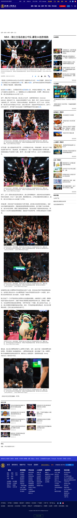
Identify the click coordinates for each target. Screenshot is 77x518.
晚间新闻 (22, 478)
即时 (46, 6)
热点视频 (15, 481)
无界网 (55, 506)
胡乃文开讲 (47, 476)
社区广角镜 (22, 487)
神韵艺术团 (10, 506)
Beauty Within (58, 481)
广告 (55, 1)
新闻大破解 (31, 481)
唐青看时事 (31, 485)
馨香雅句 (39, 478)
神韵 (20, 1)
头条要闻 (9, 481)
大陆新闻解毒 (31, 491)
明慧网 (45, 506)
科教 (12, 478)
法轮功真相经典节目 (59, 204)
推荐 (42, 6)
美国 (8, 474)
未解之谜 (39, 472)
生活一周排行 (57, 160)
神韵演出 (9, 487)
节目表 (29, 465)
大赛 (24, 1)
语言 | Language (42, 1)
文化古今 (39, 483)
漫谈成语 (39, 480)
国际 (8, 473)
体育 (9, 32)
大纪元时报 (17, 506)
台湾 (12, 474)
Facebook (70, 1)
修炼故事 (66, 495)
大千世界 (57, 483)
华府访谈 (22, 483)
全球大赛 (15, 487)
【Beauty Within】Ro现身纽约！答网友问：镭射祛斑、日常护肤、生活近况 (69, 128)
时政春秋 (30, 478)
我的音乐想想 (58, 491)
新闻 (32, 6)
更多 (67, 506)
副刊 (5, 32)
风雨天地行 (66, 487)
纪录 (39, 107)
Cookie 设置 (38, 515)
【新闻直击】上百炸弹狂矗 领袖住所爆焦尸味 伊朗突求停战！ (69, 51)
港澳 (12, 473)
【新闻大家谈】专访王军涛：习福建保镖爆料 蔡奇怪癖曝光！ (69, 69)
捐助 (58, 1)
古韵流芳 (39, 476)
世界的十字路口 (32, 487)
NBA (38, 80)
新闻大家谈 (31, 472)
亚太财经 (22, 491)
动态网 (50, 506)
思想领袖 (30, 480)
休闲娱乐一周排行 (59, 112)
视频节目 (23, 465)
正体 (34, 1)
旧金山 (33, 458)
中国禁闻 (22, 476)
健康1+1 (47, 472)
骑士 (28, 89)
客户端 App (52, 503)
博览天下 (9, 485)
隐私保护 (22, 503)
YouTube (75, 1)
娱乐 (16, 473)
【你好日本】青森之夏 (68, 133)
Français (53, 458)
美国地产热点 (40, 485)
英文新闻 (50, 1)
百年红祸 (66, 485)
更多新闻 (74, 138)
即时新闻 (9, 483)
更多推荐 (74, 108)
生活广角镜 (57, 472)
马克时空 (30, 489)
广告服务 (40, 503)
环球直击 (22, 474)
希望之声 (30, 506)
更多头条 (74, 80)
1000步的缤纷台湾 (58, 488)
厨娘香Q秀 (57, 485)
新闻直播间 (63, 6)
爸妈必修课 (39, 481)
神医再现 (47, 480)
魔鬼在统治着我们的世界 (60, 201)
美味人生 (57, 480)
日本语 (64, 458)
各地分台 (29, 1)
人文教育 (39, 470)
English (48, 458)
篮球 (12, 32)
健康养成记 (47, 478)
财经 (12, 476)
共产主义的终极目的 (69, 478)
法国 (29, 458)
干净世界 (24, 506)
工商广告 (66, 496)
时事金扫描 (31, 476)
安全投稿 (34, 503)
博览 (49, 6)
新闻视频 (22, 470)
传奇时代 (66, 474)
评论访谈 (54, 6)
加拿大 (12, 458)
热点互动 (30, 474)
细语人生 (30, 493)
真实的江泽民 (67, 483)
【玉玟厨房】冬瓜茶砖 (68, 115)
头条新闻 (56, 37)
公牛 (20, 82)
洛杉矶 (16, 458)
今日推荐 (56, 83)
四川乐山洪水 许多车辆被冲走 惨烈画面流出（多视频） (69, 75)
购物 (66, 1)
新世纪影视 (61, 506)
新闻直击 (22, 480)
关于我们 (10, 503)
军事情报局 (31, 483)
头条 (39, 6)
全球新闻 (22, 472)
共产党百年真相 (67, 476)
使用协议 (28, 503)
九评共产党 (56, 198)
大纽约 (8, 458)
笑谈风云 (39, 474)
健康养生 (48, 470)
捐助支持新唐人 (45, 464)
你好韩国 (57, 476)
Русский (59, 458)
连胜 (30, 82)
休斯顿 (25, 458)
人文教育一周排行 (59, 142)
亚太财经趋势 (23, 489)
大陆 (8, 478)
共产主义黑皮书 (67, 489)
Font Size (45, 76)
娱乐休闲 (57, 470)
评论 (8, 476)
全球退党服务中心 (38, 506)
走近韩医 (47, 481)
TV (68, 6)
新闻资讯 (15, 465)
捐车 (62, 1)
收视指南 (16, 503)
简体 (36, 1)
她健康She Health (49, 474)
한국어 (69, 458)
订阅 (69, 464)
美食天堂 (57, 478)
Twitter (73, 1)
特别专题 (56, 195)
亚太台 (37, 458)
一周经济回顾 (23, 485)
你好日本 (57, 474)
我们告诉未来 (67, 472)
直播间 (36, 465)
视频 (35, 6)
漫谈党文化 (66, 493)
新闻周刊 (22, 481)
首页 (2, 32)
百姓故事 (66, 491)
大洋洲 (21, 458)
